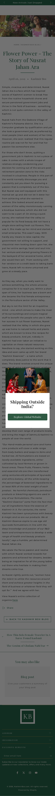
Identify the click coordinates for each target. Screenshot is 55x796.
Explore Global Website (27, 417)
